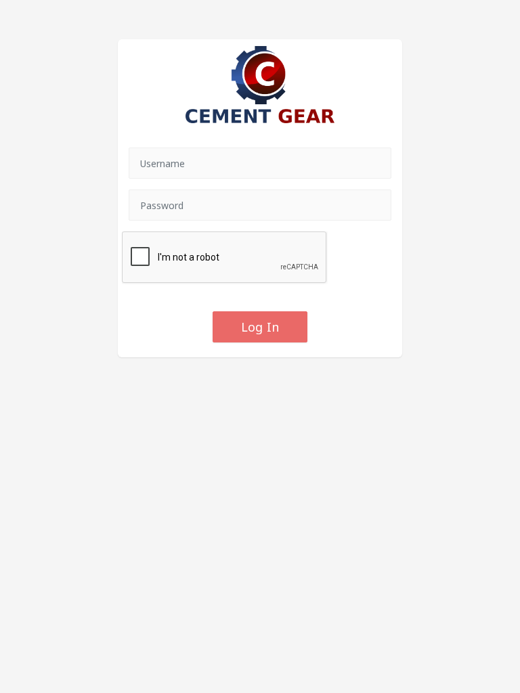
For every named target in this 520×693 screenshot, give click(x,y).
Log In (260, 327)
